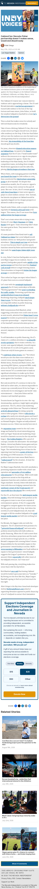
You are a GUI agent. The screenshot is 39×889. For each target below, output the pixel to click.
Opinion (21, 53)
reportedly (17, 557)
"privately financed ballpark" (12, 528)
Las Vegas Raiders (8, 53)
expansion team (9, 428)
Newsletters (32, 3)
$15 (11, 672)
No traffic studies (7, 292)
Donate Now (19, 694)
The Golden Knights (14, 439)
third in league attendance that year (21, 169)
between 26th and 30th (20, 210)
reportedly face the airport (11, 490)
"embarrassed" (7, 460)
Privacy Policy (7, 878)
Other (27, 679)
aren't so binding (28, 290)
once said (14, 571)
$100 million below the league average (19, 213)
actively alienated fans (9, 411)
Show (19, 864)
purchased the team (8, 176)
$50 (11, 679)
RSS (13, 878)
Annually (29, 663)
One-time (10, 663)
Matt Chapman (19, 222)
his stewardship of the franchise (21, 141)
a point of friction (26, 452)
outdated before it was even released (15, 295)
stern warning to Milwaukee (12, 549)
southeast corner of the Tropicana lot (15, 488)
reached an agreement (24, 106)
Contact (19, 878)
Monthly (20, 663)
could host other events (12, 355)
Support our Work (8, 882)
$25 (28, 672)
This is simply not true (18, 242)
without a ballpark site (9, 305)
